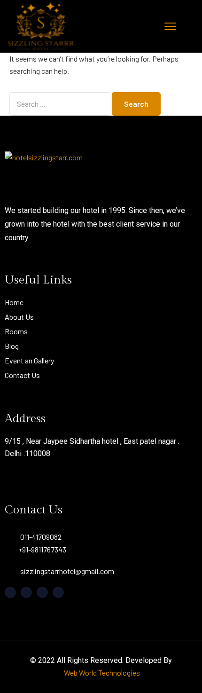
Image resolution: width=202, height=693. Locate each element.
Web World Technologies (102, 672)
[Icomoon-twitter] (26, 592)
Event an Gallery (29, 360)
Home (14, 302)
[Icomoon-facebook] (10, 592)
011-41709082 (41, 536)
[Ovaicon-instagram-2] (42, 592)
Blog (12, 345)
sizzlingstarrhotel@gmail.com (67, 571)
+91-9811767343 (42, 549)
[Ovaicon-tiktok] (58, 592)
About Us (19, 316)
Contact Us (22, 374)
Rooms (16, 331)
